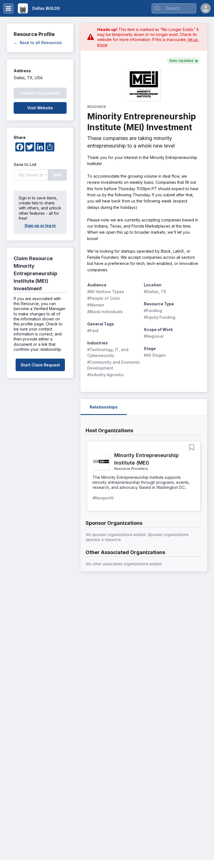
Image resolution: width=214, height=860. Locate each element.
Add (57, 174)
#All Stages (155, 355)
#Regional (154, 336)
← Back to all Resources (38, 42)
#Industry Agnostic (105, 374)
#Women (95, 305)
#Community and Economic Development (113, 365)
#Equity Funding (159, 317)
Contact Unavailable (40, 93)
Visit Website (40, 107)
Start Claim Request (40, 365)
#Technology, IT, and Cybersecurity (108, 352)
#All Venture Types (105, 291)
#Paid (92, 330)
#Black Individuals (105, 311)
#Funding (153, 310)
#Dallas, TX (155, 291)
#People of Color (103, 298)
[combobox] (174, 8)
